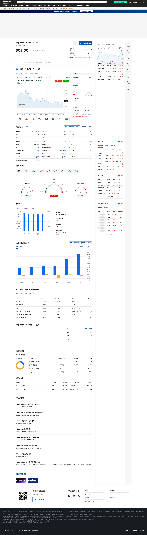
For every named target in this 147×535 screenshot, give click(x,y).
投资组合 (87, 497)
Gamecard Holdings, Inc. (23, 386)
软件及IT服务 (88, 329)
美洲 (47, 8)
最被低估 (100, 207)
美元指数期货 (101, 79)
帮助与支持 (113, 497)
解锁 (44, 317)
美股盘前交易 (26, 8)
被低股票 (71, 8)
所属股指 (37, 73)
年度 (17, 247)
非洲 (61, 8)
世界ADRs (36, 8)
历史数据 (31, 73)
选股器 (10, 8)
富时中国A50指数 (102, 65)
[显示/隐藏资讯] (50, 77)
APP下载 (87, 494)
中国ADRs (42, 8)
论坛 (38, 69)
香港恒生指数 (101, 68)
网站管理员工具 (89, 501)
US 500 (99, 76)
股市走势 (100, 141)
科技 (91, 332)
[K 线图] (17, 77)
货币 (99, 44)
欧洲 (50, 8)
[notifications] (140, 2)
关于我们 (112, 490)
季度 (21, 247)
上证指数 (100, 63)
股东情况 (20, 350)
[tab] (19, 171)
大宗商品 (108, 44)
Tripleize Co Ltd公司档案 (27, 325)
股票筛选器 (72, 5)
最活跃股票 (100, 145)
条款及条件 (127, 531)
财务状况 (28, 69)
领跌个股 (113, 145)
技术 (34, 69)
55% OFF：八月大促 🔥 (120, 2)
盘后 (31, 8)
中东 (54, 8)
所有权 (25, 73)
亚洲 (57, 8)
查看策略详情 (48, 62)
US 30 (99, 74)
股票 (5, 8)
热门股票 (100, 175)
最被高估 (106, 207)
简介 (21, 73)
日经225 (100, 71)
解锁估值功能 (87, 50)
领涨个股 (107, 145)
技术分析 (20, 165)
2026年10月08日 (62, 150)
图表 (21, 69)
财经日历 (65, 5)
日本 (91, 339)
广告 (111, 494)
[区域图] (21, 77)
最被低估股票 (102, 203)
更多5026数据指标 (87, 127)
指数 (103, 44)
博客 (86, 490)
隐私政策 (135, 531)
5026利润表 (21, 243)
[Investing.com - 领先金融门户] (7, 2)
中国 (14, 8)
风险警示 (142, 531)
